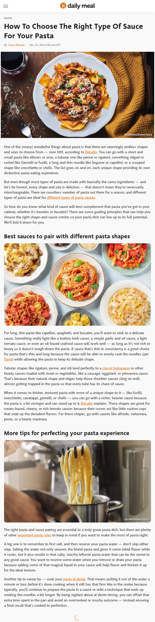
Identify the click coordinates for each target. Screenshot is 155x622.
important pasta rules (34, 535)
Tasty (8, 359)
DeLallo (91, 152)
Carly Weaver (16, 45)
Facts (8, 18)
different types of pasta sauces (71, 197)
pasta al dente (74, 579)
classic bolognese (116, 368)
